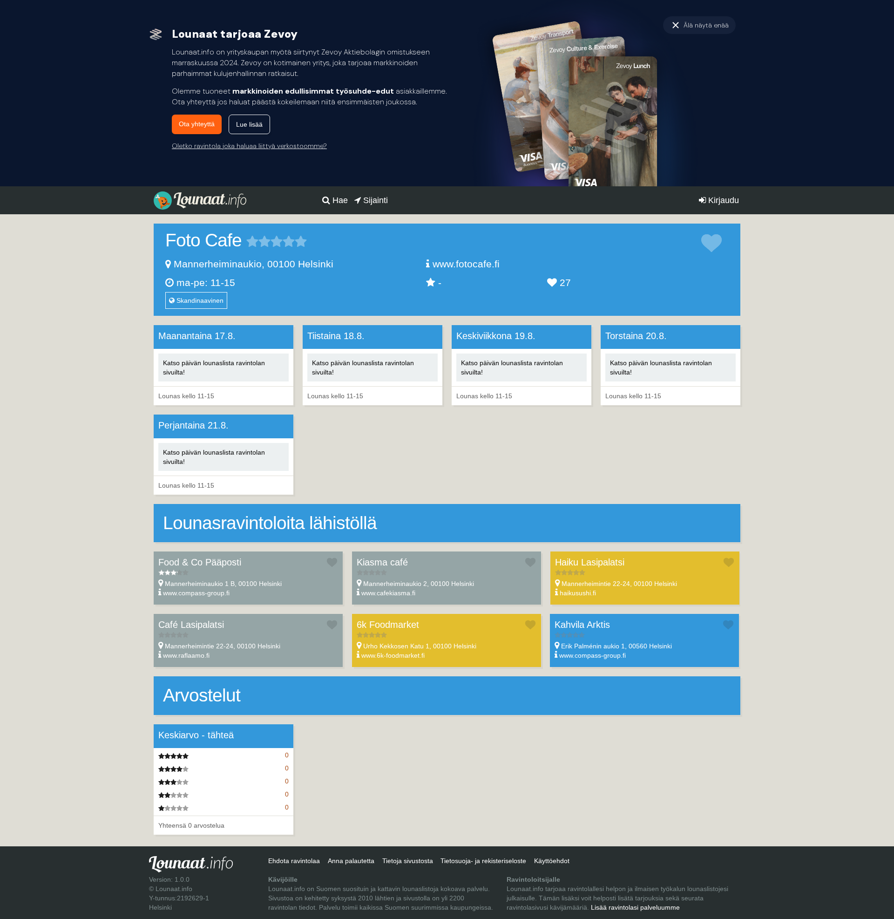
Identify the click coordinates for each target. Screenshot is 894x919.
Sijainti (374, 200)
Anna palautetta (351, 861)
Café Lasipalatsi (191, 624)
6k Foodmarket (388, 624)
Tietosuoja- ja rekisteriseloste (483, 861)
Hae (339, 200)
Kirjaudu (722, 200)
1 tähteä (252, 241)
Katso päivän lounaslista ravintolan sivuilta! (214, 367)
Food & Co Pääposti (199, 562)
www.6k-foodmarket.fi (393, 655)
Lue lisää (249, 124)
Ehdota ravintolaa (294, 861)
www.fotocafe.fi (466, 264)
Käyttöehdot (551, 861)
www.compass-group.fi (196, 593)
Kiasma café (382, 562)
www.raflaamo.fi (186, 655)
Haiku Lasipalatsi (589, 562)
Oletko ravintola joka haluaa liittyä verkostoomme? (249, 146)
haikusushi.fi (578, 593)
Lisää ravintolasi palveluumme (635, 907)
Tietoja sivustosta (407, 861)
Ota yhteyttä (197, 124)
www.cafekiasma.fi (388, 593)
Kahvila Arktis (582, 624)
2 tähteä (258, 241)
